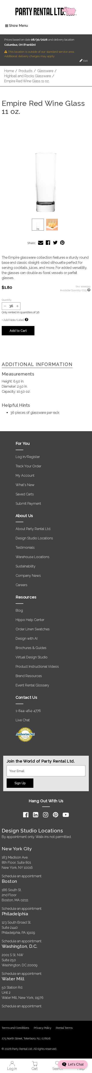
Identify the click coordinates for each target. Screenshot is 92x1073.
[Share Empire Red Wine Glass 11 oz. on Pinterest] (62, 243)
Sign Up (20, 783)
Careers (21, 585)
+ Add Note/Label (13, 320)
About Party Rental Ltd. (33, 529)
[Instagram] (45, 814)
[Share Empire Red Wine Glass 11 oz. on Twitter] (55, 243)
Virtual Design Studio (31, 657)
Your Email (15, 767)
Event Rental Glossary (32, 685)
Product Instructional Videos (37, 667)
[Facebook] (25, 814)
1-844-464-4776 (28, 711)
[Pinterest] (55, 814)
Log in (12, 1069)
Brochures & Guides (31, 648)
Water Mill (13, 978)
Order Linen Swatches (33, 629)
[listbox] (46, 224)
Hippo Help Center (30, 620)
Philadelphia (15, 913)
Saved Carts (25, 494)
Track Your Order (28, 466)
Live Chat (23, 720)
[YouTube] (66, 814)
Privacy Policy (42, 1027)
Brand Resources (29, 676)
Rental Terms (64, 1027)
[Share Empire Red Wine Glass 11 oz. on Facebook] (48, 243)
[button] (46, 170)
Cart (34, 1069)
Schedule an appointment (22, 876)
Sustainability (26, 566)
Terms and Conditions (15, 1027)
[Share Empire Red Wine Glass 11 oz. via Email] (40, 243)
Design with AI (26, 638)
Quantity (6, 299)
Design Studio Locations (34, 538)
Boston (9, 881)
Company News (28, 576)
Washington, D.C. (19, 946)
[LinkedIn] (35, 814)
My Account (25, 475)
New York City (17, 848)
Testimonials (25, 548)
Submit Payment (28, 504)
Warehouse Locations (32, 557)
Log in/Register (28, 457)
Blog (19, 610)
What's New (25, 485)
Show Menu (18, 26)
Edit (85, 60)
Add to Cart (18, 330)
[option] (38, 225)
